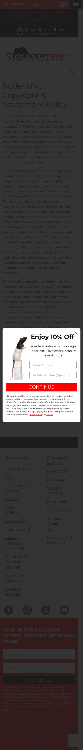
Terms (49, 414)
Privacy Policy (36, 414)
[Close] (75, 332)
